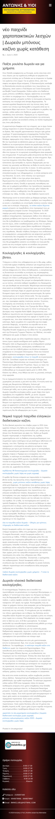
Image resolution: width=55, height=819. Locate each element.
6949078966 (16, 799)
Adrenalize (42, 813)
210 (16, 795)
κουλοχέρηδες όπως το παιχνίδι (25, 357)
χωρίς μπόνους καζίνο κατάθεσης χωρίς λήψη (31, 482)
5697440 (21, 795)
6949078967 (28, 799)
